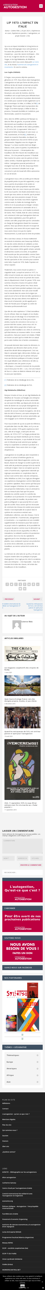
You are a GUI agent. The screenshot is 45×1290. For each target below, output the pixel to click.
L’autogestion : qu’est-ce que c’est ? (16, 1114)
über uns (5, 1146)
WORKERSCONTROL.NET (11, 1270)
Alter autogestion (9, 1177)
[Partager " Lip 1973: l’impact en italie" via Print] (24, 589)
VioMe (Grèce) (7, 1264)
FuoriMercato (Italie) (10, 1214)
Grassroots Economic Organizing (14, 1219)
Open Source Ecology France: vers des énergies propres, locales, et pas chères (20, 700)
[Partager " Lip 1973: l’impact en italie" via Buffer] (33, 584)
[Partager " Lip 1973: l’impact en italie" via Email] (20, 589)
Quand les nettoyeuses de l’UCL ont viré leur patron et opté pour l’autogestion (22, 732)
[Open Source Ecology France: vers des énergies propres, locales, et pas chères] (22, 685)
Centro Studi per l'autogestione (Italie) (17, 1188)
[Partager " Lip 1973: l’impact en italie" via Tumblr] (20, 584)
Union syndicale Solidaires (12, 1259)
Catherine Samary (9, 1183)
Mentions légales (8, 1119)
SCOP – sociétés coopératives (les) (15, 1248)
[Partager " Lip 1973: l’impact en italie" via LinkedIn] (29, 584)
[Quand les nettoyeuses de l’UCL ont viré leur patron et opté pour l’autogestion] (22, 717)
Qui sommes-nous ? (9, 1130)
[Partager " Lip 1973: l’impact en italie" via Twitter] (11, 584)
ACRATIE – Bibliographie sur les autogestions (19, 1172)
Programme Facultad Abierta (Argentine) (18, 1237)
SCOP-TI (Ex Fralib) (9, 1253)
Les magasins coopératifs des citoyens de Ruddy (21, 669)
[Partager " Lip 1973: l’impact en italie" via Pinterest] (24, 584)
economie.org (7, 1201)
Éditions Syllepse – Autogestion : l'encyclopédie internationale (20, 1207)
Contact (5, 1109)
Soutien (5, 1136)
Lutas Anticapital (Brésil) (11, 1232)
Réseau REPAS (7, 1243)
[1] (37, 103)
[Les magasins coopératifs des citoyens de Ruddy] (22, 654)
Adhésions (6, 1103)
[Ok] (42, 1282)
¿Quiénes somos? (8, 1152)
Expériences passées (19, 33)
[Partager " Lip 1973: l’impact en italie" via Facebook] (7, 584)
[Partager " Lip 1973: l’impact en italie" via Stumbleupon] (38, 584)
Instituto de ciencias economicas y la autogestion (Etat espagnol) (21, 1226)
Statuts (5, 1141)
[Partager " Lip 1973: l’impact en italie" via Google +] (16, 584)
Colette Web (15, 31)
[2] (25, 134)
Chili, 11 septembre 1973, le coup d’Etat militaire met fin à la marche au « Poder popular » (20, 805)
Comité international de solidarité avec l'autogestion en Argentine (17, 1195)
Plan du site (6, 1125)
